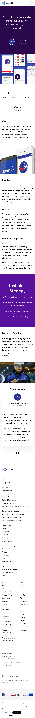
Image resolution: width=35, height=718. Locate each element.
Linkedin (22, 617)
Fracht (22, 592)
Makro (22, 585)
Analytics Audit (6, 561)
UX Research (6, 528)
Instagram (23, 630)
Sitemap (4, 680)
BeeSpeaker (24, 601)
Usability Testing (7, 541)
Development (7, 491)
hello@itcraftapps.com (9, 483)
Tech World (5, 604)
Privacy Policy (13, 680)
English (5, 682)
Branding (5, 538)
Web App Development (9, 497)
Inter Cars (23, 595)
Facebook (23, 627)
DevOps (4, 576)
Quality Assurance (8, 503)
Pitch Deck (5, 555)
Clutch (22, 614)
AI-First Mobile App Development (13, 514)
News (4, 589)
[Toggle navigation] (31, 3)
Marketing (5, 601)
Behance (23, 624)
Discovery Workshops (9, 549)
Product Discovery (8, 546)
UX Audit (5, 558)
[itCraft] (7, 3)
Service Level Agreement (10, 569)
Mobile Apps (6, 598)
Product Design (7, 525)
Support (5, 566)
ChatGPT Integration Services (11, 521)
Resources (5, 609)
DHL (21, 589)
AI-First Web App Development (12, 517)
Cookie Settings (23, 680)
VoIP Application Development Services (15, 506)
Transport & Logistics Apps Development (6, 632)
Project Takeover (7, 572)
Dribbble (22, 620)
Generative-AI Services (10, 511)
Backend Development (9, 500)
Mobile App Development (10, 494)
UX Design (5, 532)
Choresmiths (24, 604)
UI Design (5, 535)
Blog (3, 585)
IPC (21, 598)
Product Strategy (7, 552)
